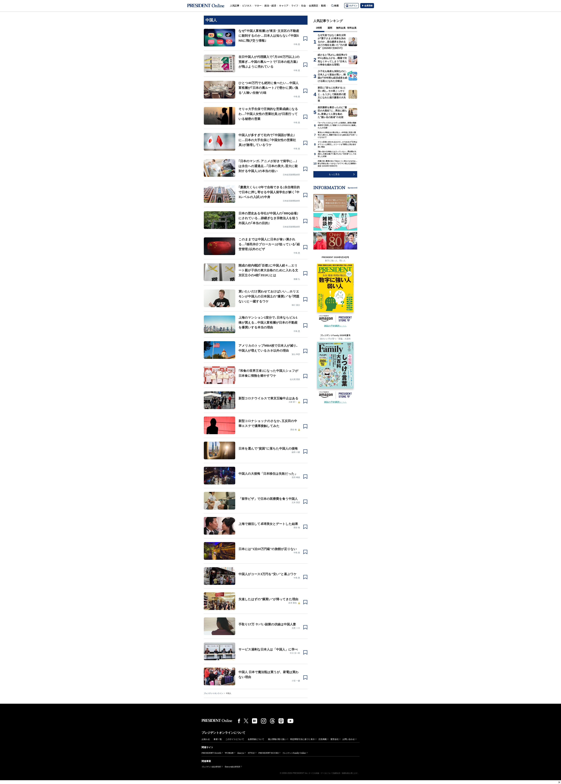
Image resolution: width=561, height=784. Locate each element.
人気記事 (234, 5)
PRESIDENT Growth (211, 753)
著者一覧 (218, 739)
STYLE (251, 753)
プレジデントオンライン (213, 693)
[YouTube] (290, 721)
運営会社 (334, 739)
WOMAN (229, 753)
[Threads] (272, 721)
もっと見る (334, 174)
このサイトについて (235, 739)
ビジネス (247, 5)
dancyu (240, 753)
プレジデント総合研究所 (211, 767)
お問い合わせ (348, 739)
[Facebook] (239, 721)
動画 (323, 5)
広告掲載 (322, 739)
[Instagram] (263, 721)
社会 (303, 5)
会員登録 (368, 5)
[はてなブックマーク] (254, 720)
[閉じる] (559, 782)
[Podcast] (281, 720)
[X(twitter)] (246, 721)
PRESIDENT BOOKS (268, 753)
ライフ (294, 5)
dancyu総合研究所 (232, 767)
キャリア (283, 5)
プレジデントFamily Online (294, 753)
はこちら (335, 326)
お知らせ (206, 739)
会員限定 (313, 5)
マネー (258, 5)
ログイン (353, 5)
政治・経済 (270, 5)
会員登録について (256, 739)
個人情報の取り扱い (277, 739)
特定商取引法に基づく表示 (302, 739)
